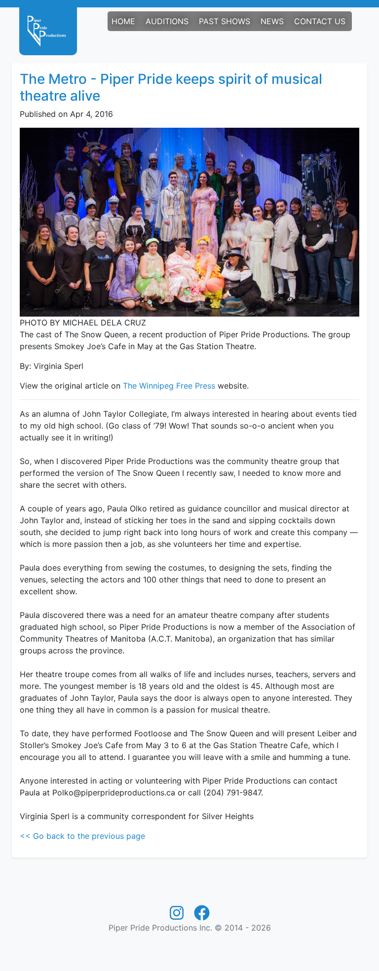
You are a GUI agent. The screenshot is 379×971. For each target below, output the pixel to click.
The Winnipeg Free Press (169, 386)
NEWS (272, 21)
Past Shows (224, 21)
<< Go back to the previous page (82, 836)
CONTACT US (319, 21)
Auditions (167, 21)
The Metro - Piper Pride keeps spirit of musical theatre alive (171, 87)
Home (123, 21)
